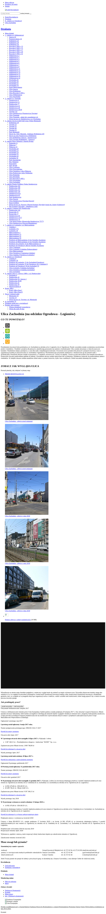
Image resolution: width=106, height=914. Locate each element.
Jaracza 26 (12, 37)
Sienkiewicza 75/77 (15, 218)
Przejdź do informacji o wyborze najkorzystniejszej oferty (19, 814)
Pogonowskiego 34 (15, 39)
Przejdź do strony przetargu (10, 731)
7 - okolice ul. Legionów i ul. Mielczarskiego (19, 225)
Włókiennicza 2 (14, 56)
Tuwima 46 (13, 128)
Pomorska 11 (13, 143)
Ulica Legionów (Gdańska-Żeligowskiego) (23, 249)
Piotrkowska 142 (14, 210)
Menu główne (9, 2)
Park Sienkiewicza (15, 197)
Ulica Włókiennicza (15, 95)
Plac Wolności (13, 162)
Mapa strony (9, 894)
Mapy (7, 883)
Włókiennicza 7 (14, 65)
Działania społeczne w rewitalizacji (16, 303)
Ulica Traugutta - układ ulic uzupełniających (23, 117)
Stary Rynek (13, 165)
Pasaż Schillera (14, 203)
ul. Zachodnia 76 (10, 301)
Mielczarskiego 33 (15, 238)
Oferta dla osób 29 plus (16, 309)
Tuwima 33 (13, 124)
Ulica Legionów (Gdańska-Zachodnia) (21, 268)
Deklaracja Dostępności (12, 890)
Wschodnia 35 (14, 154)
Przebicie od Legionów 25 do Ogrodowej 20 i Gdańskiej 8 (28, 264)
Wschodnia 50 (14, 82)
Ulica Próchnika (14, 177)
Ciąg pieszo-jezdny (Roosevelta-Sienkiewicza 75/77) (26, 221)
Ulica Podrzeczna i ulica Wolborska (20, 173)
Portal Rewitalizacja (11, 17)
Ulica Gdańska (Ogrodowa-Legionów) (22, 255)
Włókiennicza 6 (14, 63)
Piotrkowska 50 (14, 285)
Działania (8, 19)
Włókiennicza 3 (14, 57)
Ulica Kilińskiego (15, 91)
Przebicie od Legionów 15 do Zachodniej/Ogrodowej (26, 262)
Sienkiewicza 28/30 (15, 110)
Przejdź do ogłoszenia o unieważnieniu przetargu (17, 760)
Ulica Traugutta (14, 115)
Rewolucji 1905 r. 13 (16, 46)
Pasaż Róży (13, 164)
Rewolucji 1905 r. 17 (16, 50)
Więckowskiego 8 (15, 286)
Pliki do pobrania (10, 881)
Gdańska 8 (12, 259)
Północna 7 (12, 145)
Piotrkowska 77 (14, 104)
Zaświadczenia (10, 866)
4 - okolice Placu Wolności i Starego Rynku (19, 141)
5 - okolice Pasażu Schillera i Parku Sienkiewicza (21, 184)
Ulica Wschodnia (14, 97)
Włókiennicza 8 (14, 67)
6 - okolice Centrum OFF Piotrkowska (17, 208)
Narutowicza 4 (14, 100)
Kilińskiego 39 (14, 123)
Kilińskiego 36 (14, 44)
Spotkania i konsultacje (12, 867)
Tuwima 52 (13, 130)
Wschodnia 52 (14, 84)
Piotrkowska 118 (14, 191)
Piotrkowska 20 (14, 277)
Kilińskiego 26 (14, 41)
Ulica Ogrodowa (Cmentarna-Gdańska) (22, 253)
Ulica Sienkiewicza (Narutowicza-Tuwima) (23, 113)
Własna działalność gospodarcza (19, 307)
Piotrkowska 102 (14, 186)
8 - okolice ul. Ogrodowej (13, 21)
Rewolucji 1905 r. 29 (16, 52)
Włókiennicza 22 (14, 78)
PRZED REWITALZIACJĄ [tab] (14, 374)
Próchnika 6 (13, 275)
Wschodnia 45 (14, 80)
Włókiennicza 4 (14, 59)
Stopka (7, 6)
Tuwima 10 (13, 298)
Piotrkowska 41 (14, 283)
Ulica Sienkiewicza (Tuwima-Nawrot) (21, 201)
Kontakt (7, 892)
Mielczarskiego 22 (15, 236)
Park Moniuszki (14, 132)
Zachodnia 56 (13, 158)
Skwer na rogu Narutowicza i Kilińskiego (22, 136)
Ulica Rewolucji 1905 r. (17, 93)
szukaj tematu (24, 13)
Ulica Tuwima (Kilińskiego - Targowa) (22, 139)
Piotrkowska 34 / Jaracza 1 (18, 279)
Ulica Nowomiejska (15, 169)
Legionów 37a (14, 229)
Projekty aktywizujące (12, 305)
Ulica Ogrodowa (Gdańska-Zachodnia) (22, 270)
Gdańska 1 (12, 227)
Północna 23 (13, 147)
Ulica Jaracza (13, 89)
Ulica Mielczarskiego (16, 251)
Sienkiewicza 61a (15, 193)
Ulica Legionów (14, 167)
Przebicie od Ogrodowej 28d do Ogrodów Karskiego (26, 245)
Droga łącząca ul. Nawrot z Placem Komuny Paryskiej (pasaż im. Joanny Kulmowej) (37, 205)
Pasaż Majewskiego (15, 87)
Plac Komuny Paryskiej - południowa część (23, 206)
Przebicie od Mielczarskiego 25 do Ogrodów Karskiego (27, 242)
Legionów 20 (13, 260)
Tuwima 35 (13, 126)
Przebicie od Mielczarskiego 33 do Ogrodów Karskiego (27, 240)
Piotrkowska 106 (14, 188)
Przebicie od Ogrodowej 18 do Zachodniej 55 (24, 266)
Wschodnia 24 (14, 152)
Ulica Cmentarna (14, 247)
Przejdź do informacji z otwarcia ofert (13, 749)
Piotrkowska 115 (14, 190)
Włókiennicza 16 (14, 76)
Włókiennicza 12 (14, 70)
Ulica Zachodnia (10, 23)
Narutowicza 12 (14, 102)
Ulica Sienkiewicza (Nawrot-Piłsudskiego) (23, 223)
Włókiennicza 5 (14, 61)
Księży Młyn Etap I (15, 290)
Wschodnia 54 (14, 85)
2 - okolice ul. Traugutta (13, 98)
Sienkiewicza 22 (14, 106)
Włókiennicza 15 (14, 74)
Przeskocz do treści (11, 4)
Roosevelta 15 (13, 212)
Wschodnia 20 (14, 149)
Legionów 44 (13, 231)
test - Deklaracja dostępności (14, 896)
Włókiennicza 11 (14, 69)
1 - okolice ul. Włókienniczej (14, 35)
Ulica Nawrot (13, 199)
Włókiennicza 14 (14, 72)
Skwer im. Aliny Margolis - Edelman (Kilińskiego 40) (26, 134)
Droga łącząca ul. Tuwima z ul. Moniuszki (23, 299)
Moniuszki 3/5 (14, 296)
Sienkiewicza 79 (14, 219)
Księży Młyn (9, 288)
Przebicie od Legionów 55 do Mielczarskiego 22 (25, 244)
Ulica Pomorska (14, 175)
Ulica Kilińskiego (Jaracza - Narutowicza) (23, 137)
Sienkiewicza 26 (14, 108)
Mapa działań (9, 33)
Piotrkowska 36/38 (15, 281)
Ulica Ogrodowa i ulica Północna (20, 171)
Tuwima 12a (13, 111)
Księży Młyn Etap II (15, 292)
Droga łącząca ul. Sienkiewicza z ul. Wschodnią (25, 119)
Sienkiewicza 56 (14, 216)
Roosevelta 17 (13, 214)
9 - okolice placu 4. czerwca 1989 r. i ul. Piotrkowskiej (23, 273)
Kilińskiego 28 (14, 43)
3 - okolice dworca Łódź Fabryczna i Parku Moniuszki (23, 121)
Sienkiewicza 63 (14, 195)
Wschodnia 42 (14, 156)
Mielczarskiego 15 (15, 234)
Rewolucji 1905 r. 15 (16, 48)
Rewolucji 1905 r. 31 (16, 54)
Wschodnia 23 (14, 151)
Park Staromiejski (15, 160)
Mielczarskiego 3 (14, 232)
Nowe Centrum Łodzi (12, 294)
